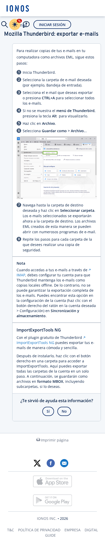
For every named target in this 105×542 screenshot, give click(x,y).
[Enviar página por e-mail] (64, 463)
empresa (72, 529)
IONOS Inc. (47, 518)
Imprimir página (55, 440)
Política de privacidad (39, 529)
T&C (10, 529)
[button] (4, 24)
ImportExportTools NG (35, 342)
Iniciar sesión (52, 24)
